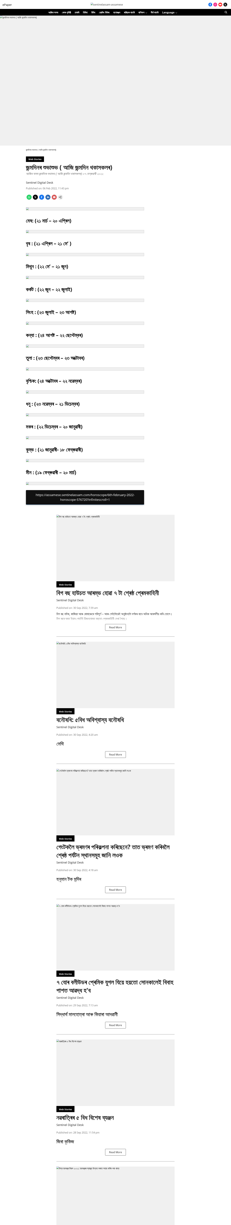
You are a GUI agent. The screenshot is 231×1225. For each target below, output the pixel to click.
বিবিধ (93, 12)
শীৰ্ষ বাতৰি (154, 12)
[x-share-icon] (35, 198)
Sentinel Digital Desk (39, 182)
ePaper (7, 5)
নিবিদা (85, 12)
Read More (115, 627)
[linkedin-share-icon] (47, 198)
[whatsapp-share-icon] (29, 198)
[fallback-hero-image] (115, 548)
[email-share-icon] (54, 198)
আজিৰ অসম (53, 12)
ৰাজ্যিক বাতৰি (129, 12)
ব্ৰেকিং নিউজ (104, 12)
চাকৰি (77, 12)
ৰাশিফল (141, 12)
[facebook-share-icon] (41, 198)
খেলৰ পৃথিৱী (66, 12)
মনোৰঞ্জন (116, 12)
